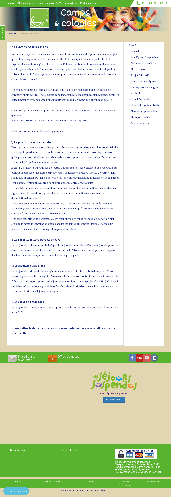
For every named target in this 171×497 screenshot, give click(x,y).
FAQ (133, 45)
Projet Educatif (140, 75)
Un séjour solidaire (142, 117)
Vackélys (100, 490)
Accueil (11, 3)
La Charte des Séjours (143, 81)
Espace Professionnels (126, 483)
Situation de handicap (143, 63)
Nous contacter (46, 3)
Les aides (136, 51)
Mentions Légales (51, 481)
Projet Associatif (140, 99)
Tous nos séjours (68, 3)
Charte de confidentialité (145, 105)
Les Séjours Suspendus (144, 57)
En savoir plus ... (114, 399)
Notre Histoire (139, 69)
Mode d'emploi (27, 3)
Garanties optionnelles (144, 111)
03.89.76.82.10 (155, 3)
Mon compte (89, 3)
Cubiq (78, 490)
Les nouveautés (140, 123)
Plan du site (92, 481)
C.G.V (18, 481)
